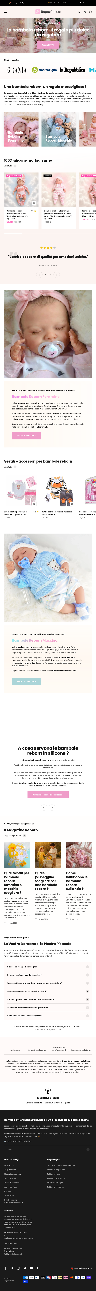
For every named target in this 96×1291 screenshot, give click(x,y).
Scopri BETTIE (48, 45)
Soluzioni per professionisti (59, 1048)
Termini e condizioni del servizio (61, 1165)
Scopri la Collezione (26, 436)
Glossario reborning (12, 1174)
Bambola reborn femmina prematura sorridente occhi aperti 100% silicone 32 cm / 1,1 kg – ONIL (58, 215)
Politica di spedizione (56, 1178)
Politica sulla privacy (56, 1169)
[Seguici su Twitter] (12, 1268)
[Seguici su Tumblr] (37, 1268)
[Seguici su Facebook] (5, 1268)
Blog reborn (9, 1165)
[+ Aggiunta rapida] (34, 203)
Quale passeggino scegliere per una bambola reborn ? (46, 881)
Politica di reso (53, 1174)
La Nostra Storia (11, 1243)
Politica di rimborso (55, 1187)
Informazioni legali (55, 1182)
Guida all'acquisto (12, 1182)
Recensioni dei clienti (81, 1050)
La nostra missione (37, 1050)
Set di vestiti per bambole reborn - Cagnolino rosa (16, 513)
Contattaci (9, 1195)
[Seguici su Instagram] (18, 1268)
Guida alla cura (10, 1178)
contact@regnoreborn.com (21, 1238)
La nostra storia (10, 1187)
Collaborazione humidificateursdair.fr (13, 1201)
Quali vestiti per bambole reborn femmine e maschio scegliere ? (16, 883)
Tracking (8, 1191)
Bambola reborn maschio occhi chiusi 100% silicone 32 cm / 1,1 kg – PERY (17, 215)
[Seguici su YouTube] (31, 1268)
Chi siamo (15, 1050)
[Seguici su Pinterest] (24, 1268)
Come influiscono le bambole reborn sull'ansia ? (77, 881)
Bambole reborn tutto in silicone (48, 795)
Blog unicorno (10, 1169)
